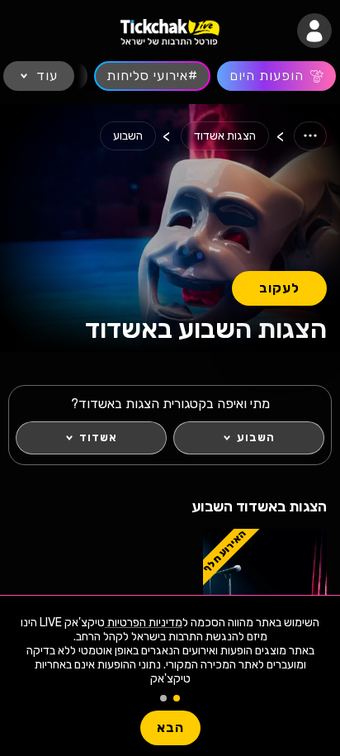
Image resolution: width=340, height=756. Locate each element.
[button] (314, 30)
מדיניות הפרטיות (143, 623)
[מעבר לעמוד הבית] (170, 31)
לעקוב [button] (279, 288)
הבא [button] (170, 727)
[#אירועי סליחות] (152, 76)
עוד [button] (47, 75)
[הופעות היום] (276, 76)
